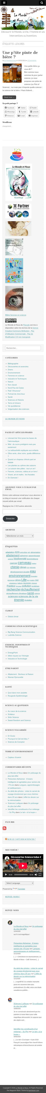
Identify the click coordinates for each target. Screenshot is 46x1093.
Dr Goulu (11, 736)
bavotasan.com (33, 1090)
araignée (10, 559)
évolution (28, 600)
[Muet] (36, 874)
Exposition (34, 576)
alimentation (35, 552)
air (29, 552)
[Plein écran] (40, 874)
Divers (10, 370)
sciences (13, 596)
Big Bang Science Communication (21, 632)
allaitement (13, 555)
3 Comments (31, 60)
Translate (21, 889)
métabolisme (13, 583)
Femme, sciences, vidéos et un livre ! (23, 471)
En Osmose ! (13, 478)
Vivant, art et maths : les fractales (21, 475)
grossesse (11, 580)
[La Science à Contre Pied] (18, 235)
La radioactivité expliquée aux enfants (23, 450)
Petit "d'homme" (14, 391)
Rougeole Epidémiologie (17, 696)
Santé (10, 397)
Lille (24, 579)
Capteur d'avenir (14, 757)
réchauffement (30, 589)
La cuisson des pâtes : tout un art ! (22, 468)
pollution (26, 586)
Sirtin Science (13, 717)
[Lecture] (6, 874)
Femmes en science (16, 376)
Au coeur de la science (17, 711)
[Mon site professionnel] (18, 218)
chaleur (34, 563)
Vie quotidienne (14, 406)
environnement (19, 575)
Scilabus (11, 714)
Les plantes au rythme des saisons (22, 465)
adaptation (10, 552)
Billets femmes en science (15, 315)
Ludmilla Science (14, 635)
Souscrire (10, 518)
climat (23, 567)
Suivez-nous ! (12, 897)
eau (33, 571)
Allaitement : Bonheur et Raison (20, 674)
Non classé (12, 385)
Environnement (14, 373)
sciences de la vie (28, 596)
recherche (13, 589)
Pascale (26, 325)
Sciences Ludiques (15, 803)
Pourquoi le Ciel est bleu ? (18, 739)
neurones (27, 583)
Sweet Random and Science (19, 720)
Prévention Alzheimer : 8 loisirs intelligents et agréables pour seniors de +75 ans (24, 782)
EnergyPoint (13, 653)
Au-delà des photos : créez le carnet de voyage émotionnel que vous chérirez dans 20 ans (24, 794)
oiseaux (34, 583)
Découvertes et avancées (18, 366)
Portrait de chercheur (16, 394)
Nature (10, 382)
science (37, 593)
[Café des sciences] (16, 160)
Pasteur (11, 586)
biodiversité (20, 558)
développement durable (20, 572)
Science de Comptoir (16, 742)
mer (37, 580)
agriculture (23, 552)
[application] (23, 865)
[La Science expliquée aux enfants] (14, 282)
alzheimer (24, 556)
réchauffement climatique (16, 593)
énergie (19, 599)
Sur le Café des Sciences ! (22, 839)
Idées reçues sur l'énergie (18, 656)
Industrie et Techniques (17, 379)
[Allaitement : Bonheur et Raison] (14, 255)
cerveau (24, 563)
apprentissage (34, 556)
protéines (35, 586)
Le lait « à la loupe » (28, 812)
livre (28, 580)
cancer (13, 563)
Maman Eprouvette (15, 677)
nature (20, 583)
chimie (14, 567)
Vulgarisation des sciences (18, 409)
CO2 (28, 567)
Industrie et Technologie (17, 659)
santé (30, 593)
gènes (18, 580)
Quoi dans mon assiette (17, 693)
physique (18, 586)
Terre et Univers (14, 403)
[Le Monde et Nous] (23, 18)
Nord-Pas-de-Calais (16, 388)
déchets (33, 567)
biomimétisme (32, 559)
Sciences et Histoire (16, 400)
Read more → (9, 97)
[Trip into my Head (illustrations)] (14, 310)
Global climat (13, 616)
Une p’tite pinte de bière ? (20, 54)
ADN (17, 552)
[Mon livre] (18, 200)
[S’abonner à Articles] (4, 829)
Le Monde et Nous (10, 60)
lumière (32, 580)
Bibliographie (13, 364)
